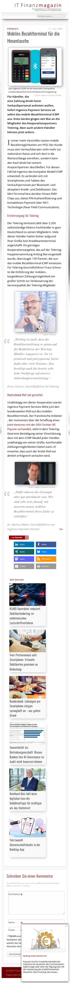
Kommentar (15, 894)
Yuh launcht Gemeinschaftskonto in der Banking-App (25, 844)
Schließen (66, 926)
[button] (24, 544)
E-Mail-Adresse (15, 932)
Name (15, 922)
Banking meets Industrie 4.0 (35, 956)
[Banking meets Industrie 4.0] (44, 939)
